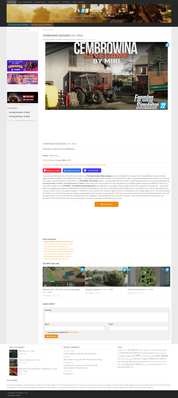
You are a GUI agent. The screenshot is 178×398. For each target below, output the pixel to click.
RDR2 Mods (70, 387)
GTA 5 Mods (97, 387)
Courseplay (155, 350)
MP (127, 362)
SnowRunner (11, 387)
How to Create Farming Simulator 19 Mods (58, 249)
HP (138, 355)
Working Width (124, 367)
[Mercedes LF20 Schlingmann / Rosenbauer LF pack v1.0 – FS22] (13, 371)
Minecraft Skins (72, 385)
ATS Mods (115, 385)
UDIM (163, 364)
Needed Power (134, 362)
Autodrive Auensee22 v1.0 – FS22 (140, 289)
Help (74, 2)
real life (123, 364)
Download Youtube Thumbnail (160, 385)
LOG (122, 359)
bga (133, 349)
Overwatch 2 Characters (87, 385)
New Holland (144, 362)
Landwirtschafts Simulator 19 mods (56, 259)
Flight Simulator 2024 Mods (139, 385)
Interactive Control (148, 356)
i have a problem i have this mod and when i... (80, 354)
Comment (48, 310)
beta (129, 350)
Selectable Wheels (155, 364)
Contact (18, 395)
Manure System (129, 359)
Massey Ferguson (141, 359)
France (165, 353)
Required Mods (133, 364)
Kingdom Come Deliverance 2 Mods (28, 385)
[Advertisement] (106, 126)
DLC (118, 353)
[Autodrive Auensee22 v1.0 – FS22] (149, 277)
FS (118, 356)
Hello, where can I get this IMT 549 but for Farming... (83, 359)
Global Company (125, 356)
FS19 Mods (11, 393)
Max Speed (122, 362)
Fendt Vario (159, 353)
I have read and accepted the (63, 332)
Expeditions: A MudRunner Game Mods (42, 387)
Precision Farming (159, 361)
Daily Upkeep (162, 350)
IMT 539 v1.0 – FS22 (27, 351)
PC (150, 362)
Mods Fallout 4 (148, 387)
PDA (153, 362)
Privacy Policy (73, 332)
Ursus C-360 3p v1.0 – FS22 (29, 360)
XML (132, 367)
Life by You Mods (118, 387)
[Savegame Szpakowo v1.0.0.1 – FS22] (106, 277)
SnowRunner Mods (103, 385)
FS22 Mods (62, 385)
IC (141, 356)
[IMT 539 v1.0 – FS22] (13, 354)
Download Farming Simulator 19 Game (57, 256)
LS (124, 359)
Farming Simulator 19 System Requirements (59, 251)
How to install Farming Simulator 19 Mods (58, 244)
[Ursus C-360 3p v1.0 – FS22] (13, 363)
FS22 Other (48, 30)
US (166, 364)
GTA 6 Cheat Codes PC (49, 385)
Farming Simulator (129, 352)
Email (111, 324)
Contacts (81, 2)
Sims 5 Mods (124, 385)
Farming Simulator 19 (147, 353)
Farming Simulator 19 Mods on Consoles (57, 254)
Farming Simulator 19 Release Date (56, 247)
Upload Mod (12, 2)
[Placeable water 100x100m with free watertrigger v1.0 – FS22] (64, 277)
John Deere (161, 355)
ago (118, 350)
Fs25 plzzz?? (68, 374)
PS (165, 362)
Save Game (61, 387)
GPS (134, 356)
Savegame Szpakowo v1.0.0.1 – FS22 (99, 289)
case (140, 350)
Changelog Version (146, 350)
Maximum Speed (158, 358)
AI (120, 350)
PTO (119, 364)
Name (47, 324)
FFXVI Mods (129, 387)
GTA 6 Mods (11, 385)
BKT (136, 350)
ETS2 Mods (107, 387)
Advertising (11, 395)
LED (119, 359)
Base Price (124, 350)
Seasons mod (144, 364)
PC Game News (23, 387)
